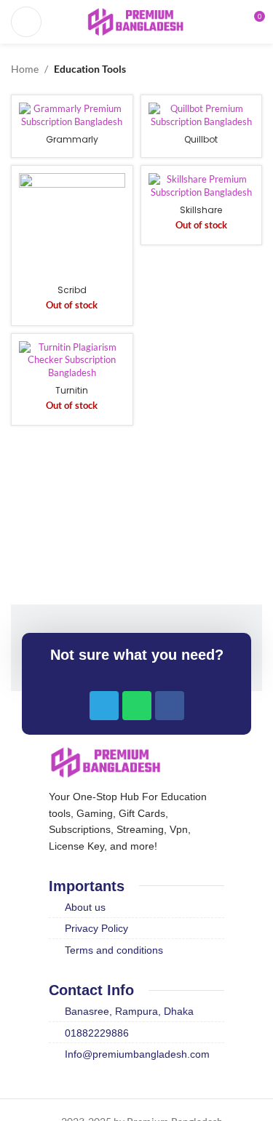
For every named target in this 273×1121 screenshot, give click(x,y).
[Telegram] (104, 705)
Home (25, 69)
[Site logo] (137, 21)
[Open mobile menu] (26, 21)
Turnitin (71, 390)
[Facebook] (169, 705)
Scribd (72, 290)
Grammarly (72, 139)
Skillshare (201, 210)
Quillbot (201, 139)
